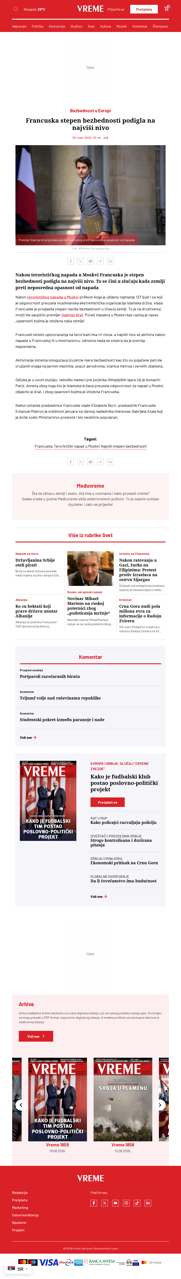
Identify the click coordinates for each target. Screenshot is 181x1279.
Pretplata (144, 9)
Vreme (77, 1248)
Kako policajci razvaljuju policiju (123, 822)
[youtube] (115, 1203)
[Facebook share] (70, 261)
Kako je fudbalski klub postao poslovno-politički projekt (124, 783)
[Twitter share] (80, 261)
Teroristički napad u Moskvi (77, 446)
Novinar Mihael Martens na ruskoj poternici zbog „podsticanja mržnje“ (88, 605)
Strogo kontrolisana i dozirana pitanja (121, 842)
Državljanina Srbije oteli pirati (35, 562)
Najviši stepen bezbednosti (124, 446)
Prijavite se (115, 9)
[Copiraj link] (100, 261)
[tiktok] (137, 1203)
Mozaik (121, 26)
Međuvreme (67, 498)
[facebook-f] (93, 1203)
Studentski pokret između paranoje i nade (62, 719)
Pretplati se (107, 802)
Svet (91, 26)
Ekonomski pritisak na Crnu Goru (124, 863)
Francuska (44, 446)
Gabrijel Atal (72, 314)
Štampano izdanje (166, 26)
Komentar (139, 26)
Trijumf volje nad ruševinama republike (60, 698)
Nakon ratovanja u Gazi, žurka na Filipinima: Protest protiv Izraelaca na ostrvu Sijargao (138, 570)
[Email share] (90, 261)
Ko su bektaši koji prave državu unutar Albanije (36, 611)
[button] (20, 1105)
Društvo (76, 26)
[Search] (15, 9)
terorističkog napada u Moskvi (53, 296)
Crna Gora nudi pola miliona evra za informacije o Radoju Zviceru (140, 613)
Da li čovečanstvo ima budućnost (123, 881)
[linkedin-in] (148, 1203)
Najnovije (19, 26)
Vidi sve (26, 737)
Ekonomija (57, 26)
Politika (37, 26)
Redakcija (20, 1192)
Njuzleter (19, 1222)
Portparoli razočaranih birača (50, 676)
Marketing (20, 1207)
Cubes (114, 1248)
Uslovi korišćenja (25, 1215)
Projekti (18, 1230)
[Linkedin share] (110, 261)
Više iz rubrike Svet (90, 535)
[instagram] (126, 1203)
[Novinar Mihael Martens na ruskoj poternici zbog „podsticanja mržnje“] (90, 568)
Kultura (105, 26)
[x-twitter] (104, 1203)
